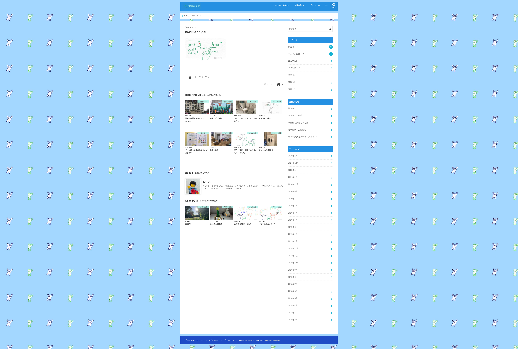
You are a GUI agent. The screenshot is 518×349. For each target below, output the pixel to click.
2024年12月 (293, 163)
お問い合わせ (300, 5)
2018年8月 (293, 277)
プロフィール (315, 5)
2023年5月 (293, 170)
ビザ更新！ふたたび (297, 130)
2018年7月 (293, 284)
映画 (291, 89)
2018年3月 (293, 313)
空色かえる (259, 340)
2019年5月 (293, 213)
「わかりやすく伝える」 (281, 5)
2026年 (291, 108)
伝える (293, 47)
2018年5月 (293, 298)
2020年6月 (293, 191)
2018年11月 (293, 256)
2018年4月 (293, 305)
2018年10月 (293, 263)
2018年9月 (293, 270)
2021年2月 (293, 177)
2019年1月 (293, 241)
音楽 (291, 82)
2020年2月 (293, 199)
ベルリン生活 (296, 54)
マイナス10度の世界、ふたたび (302, 137)
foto (326, 5)
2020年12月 (293, 184)
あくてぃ (207, 181)
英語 (291, 75)
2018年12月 (293, 248)
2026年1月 (293, 156)
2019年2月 (293, 234)
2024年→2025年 (295, 115)
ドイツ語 (294, 68)
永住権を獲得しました (298, 123)
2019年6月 (293, 206)
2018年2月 (293, 320)
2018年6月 (293, 291)
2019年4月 (293, 220)
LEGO (292, 61)
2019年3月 (293, 227)
